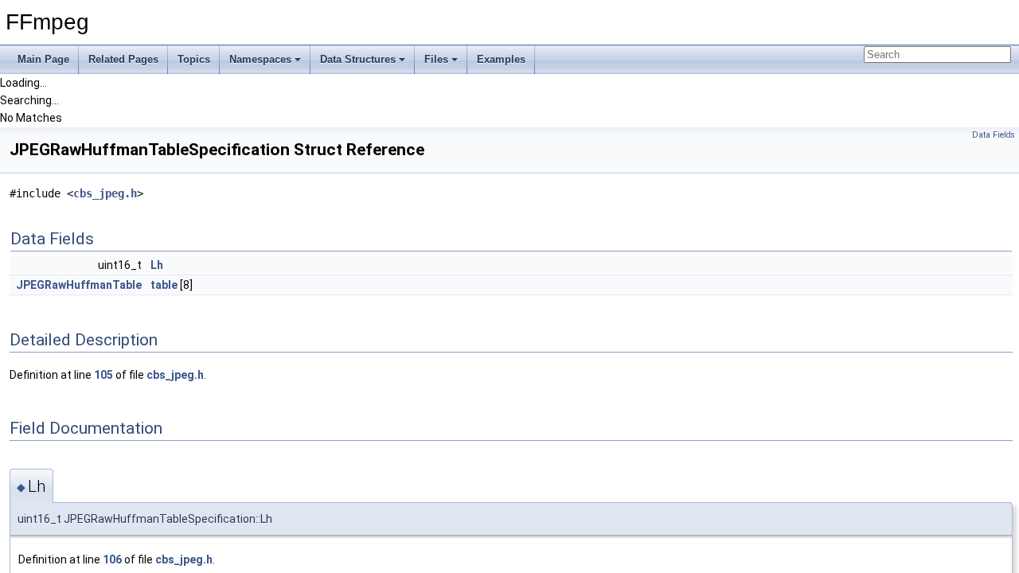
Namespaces (260, 59)
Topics (194, 59)
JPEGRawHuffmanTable (79, 285)
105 (103, 374)
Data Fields (993, 135)
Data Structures (358, 59)
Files (436, 59)
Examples (501, 59)
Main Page (43, 59)
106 (112, 559)
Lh (156, 265)
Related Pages (123, 59)
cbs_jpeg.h (105, 193)
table (164, 285)
